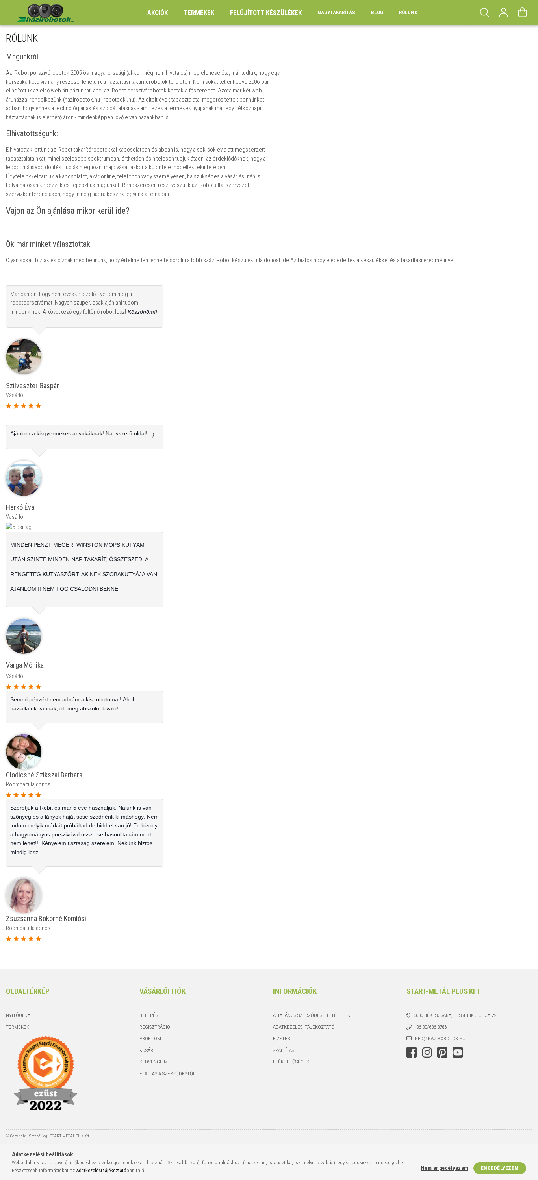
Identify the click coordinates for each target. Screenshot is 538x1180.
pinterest (442, 1052)
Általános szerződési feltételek (311, 1015)
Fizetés (281, 1038)
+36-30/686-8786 (430, 1027)
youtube (458, 1052)
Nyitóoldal (19, 1015)
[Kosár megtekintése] (522, 12)
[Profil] (503, 12)
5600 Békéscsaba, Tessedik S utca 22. (455, 1015)
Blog (377, 12)
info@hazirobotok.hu (440, 1038)
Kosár (146, 1050)
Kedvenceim (153, 1062)
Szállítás (283, 1050)
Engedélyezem (500, 1168)
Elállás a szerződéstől (167, 1073)
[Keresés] (484, 12)
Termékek (17, 1027)
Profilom (150, 1038)
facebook (411, 1052)
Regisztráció (154, 1027)
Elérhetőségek (291, 1062)
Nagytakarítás (336, 12)
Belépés (148, 1015)
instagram (427, 1052)
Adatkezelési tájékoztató (303, 1027)
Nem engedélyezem (444, 1168)
